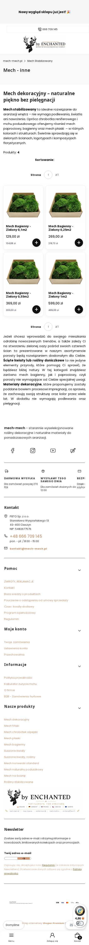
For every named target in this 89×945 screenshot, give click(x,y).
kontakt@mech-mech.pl (28, 549)
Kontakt (9, 588)
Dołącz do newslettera (23, 858)
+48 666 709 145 (26, 536)
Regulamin (11, 619)
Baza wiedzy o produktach (22, 594)
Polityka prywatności (18, 678)
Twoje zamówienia (17, 642)
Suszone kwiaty (14, 751)
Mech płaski (12, 738)
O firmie (9, 690)
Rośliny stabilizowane (18, 782)
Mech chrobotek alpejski (21, 732)
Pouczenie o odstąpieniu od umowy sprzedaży (36, 600)
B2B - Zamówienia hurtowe (22, 696)
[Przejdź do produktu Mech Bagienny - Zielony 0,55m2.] (23, 272)
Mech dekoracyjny (16, 719)
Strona (36, 175)
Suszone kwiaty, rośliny (19, 757)
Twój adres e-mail (17, 853)
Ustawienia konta (16, 648)
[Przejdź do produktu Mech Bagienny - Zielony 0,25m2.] (65, 205)
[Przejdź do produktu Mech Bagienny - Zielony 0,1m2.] (23, 205)
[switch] (80, 923)
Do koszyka (36, 242)
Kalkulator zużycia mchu (20, 684)
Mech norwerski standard (21, 763)
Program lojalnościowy (20, 613)
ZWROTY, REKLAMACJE (19, 582)
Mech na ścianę (14, 776)
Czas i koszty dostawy (19, 606)
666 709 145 (50, 29)
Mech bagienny (14, 744)
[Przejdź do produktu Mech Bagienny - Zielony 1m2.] (65, 272)
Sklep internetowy (43, 923)
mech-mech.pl (12, 61)
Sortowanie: (44, 160)
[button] (43, 570)
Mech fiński (11, 726)
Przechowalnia (14, 655)
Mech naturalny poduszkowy (23, 769)
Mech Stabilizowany (40, 61)
